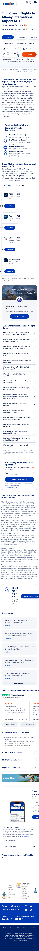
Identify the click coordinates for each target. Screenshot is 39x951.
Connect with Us (16, 908)
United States (25, 70)
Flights (12, 69)
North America (18, 70)
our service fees (24, 836)
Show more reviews (28, 725)
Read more (8, 625)
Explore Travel (18, 4)
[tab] (8, 37)
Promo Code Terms (10, 846)
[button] (28, 2)
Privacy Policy (17, 487)
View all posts (18, 683)
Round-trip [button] (7, 43)
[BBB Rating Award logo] (33, 892)
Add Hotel (20, 59)
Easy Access (6, 908)
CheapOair (5, 69)
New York (30, 70)
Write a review (10, 725)
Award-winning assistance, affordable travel (17, 856)
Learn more (19, 296)
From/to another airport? (13, 61)
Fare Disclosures (9, 840)
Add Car (30, 59)
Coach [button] (30, 43)
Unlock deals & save (19, 479)
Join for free (19, 316)
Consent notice (9, 487)
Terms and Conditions (28, 935)
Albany (36, 69)
